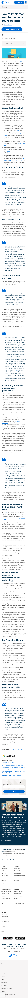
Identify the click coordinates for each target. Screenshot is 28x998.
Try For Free (19, 2)
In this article (8, 43)
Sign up (14, 791)
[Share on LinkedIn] (21, 750)
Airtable (16, 370)
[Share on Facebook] (16, 750)
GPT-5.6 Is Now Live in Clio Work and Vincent (13, 765)
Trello (8, 151)
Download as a (11, 29)
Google (19, 143)
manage (3, 826)
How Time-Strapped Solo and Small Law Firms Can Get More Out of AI (13, 772)
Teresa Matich (8, 25)
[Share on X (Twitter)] (19, 750)
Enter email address (7, 784)
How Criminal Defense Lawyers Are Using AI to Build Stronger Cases (13, 768)
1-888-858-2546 (19, 849)
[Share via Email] (11, 750)
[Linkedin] (7, 859)
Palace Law (23, 61)
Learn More (8, 840)
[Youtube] (10, 859)
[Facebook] (2, 859)
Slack (17, 130)
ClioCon (5, 512)
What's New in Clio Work (8, 762)
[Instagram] (13, 859)
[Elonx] (5, 859)
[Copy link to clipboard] (13, 750)
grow (10, 826)
